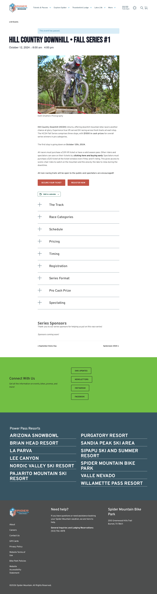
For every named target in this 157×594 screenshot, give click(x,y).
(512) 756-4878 (58, 531)
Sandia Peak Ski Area (108, 443)
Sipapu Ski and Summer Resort (109, 453)
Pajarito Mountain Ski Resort (38, 476)
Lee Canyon (24, 459)
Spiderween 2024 (111, 346)
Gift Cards (14, 541)
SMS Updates (81, 371)
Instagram (80, 388)
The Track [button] (56, 205)
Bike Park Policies (17, 561)
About (12, 524)
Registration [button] (58, 266)
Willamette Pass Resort (112, 483)
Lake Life (98, 8)
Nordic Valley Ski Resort (42, 466)
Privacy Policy (16, 546)
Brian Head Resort (34, 443)
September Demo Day (47, 346)
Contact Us (14, 535)
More (110, 8)
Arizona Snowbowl (34, 436)
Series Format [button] (59, 278)
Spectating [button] (57, 303)
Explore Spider (60, 8)
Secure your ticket (51, 183)
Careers (13, 530)
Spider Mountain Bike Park (108, 466)
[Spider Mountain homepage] (18, 7)
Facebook (80, 397)
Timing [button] (54, 254)
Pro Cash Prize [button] (60, 291)
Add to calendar (49, 194)
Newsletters (81, 379)
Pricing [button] (54, 242)
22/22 (125, 8)
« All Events (13, 22)
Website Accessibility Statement (15, 569)
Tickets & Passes (40, 8)
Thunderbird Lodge (80, 8)
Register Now (78, 183)
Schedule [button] (56, 229)
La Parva (21, 451)
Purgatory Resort (104, 436)
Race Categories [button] (61, 217)
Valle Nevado (98, 476)
